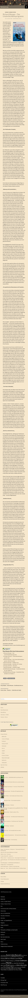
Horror (3, 748)
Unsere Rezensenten (5, 879)
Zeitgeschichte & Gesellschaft (7, 946)
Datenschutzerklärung (5, 883)
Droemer (3, 958)
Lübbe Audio (23, 965)
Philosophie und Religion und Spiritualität (9, 929)
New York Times (4, 764)
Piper (12, 967)
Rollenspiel (3, 932)
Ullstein (20, 969)
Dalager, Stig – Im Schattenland (7, 864)
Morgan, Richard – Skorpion (10, 665)
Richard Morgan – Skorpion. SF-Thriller (13, 664)
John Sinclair (21, 963)
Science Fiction (3, 968)
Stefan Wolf (16, 968)
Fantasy (11, 960)
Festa (14, 960)
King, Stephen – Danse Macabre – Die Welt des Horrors (12, 684)
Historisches (3, 911)
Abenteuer (3, 896)
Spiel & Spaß (3, 939)
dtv (6, 958)
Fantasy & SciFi (5, 743)
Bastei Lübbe (10, 955)
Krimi (15, 965)
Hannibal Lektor (17, 18)
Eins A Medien (11, 958)
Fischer (17, 960)
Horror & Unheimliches (5, 913)
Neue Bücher (3, 712)
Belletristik (4, 736)
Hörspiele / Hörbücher (5, 915)
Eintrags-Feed (3, 980)
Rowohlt (23, 967)
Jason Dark (16, 963)
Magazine (2, 922)
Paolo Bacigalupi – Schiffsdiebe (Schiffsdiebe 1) (10, 862)
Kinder (3, 753)
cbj (26, 955)
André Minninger (3, 955)
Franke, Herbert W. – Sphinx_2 (7, 856)
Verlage (2, 881)
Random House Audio (18, 967)
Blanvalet (18, 955)
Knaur (8, 965)
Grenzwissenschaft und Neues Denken (8, 908)
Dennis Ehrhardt (4, 956)
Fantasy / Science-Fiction (10, 12)
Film (1, 906)
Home (2, 707)
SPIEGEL (2, 767)
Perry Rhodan (6, 967)
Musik (2, 927)
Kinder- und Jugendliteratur (6, 920)
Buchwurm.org (4, 7)
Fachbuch (4, 741)
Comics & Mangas (5, 738)
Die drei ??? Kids (21, 956)
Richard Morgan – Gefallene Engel (12, 667)
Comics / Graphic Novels (6, 901)
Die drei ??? (15, 956)
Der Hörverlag (9, 956)
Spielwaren (4, 760)
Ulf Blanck (17, 969)
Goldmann (23, 960)
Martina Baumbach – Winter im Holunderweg (10, 866)
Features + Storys (4, 717)
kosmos (12, 965)
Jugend (3, 750)
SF (8, 968)
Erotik (16, 958)
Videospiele (4, 762)
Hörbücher (4, 746)
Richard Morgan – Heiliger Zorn (11, 662)
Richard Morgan (11, 678)
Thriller (19, 968)
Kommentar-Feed (4, 982)
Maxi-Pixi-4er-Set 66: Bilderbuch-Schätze (9, 852)
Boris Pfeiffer (23, 955)
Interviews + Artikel (5, 714)
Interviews (3, 918)
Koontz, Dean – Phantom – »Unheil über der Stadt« (11, 689)
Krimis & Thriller (5, 755)
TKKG (14, 969)
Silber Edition (11, 968)
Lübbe (17, 965)
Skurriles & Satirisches (5, 937)
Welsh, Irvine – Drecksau (6, 854)
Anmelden (3, 977)
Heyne (5, 678)
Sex (6, 968)
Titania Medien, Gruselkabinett (7, 969)
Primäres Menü (26, 7)
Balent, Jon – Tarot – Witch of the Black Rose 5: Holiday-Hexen (13, 868)
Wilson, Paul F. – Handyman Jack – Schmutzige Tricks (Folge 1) (13, 857)
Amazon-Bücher (4, 734)
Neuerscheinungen (5, 757)
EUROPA (20, 958)
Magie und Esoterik (4, 925)
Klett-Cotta (3, 965)
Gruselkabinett (3, 963)
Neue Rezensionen (4, 710)
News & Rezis (3, 876)
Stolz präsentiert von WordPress (14, 996)
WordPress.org (4, 984)
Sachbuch (3, 934)
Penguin (2, 967)
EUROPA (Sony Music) (5, 960)
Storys (2, 941)
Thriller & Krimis (4, 944)
